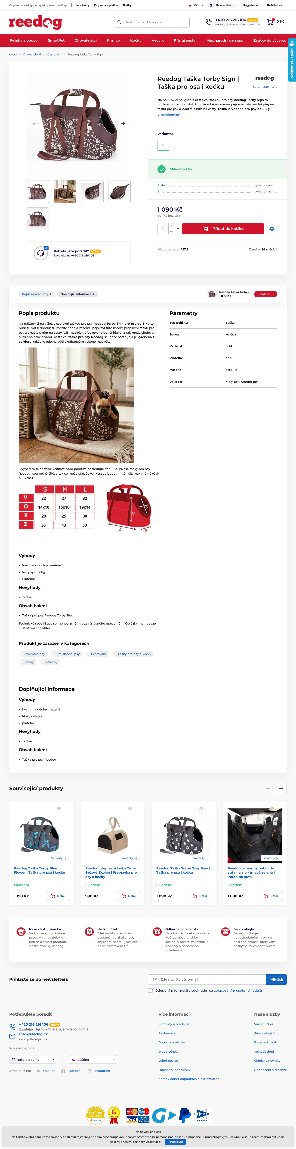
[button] (122, 123)
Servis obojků (264, 1033)
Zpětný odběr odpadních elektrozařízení (189, 1079)
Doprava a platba (106, 5)
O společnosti (168, 1051)
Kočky (29, 662)
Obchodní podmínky (174, 1070)
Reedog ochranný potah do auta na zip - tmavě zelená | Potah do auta (251, 872)
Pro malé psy (35, 654)
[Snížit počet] (171, 232)
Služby (127, 5)
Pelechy (51, 662)
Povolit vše (175, 1141)
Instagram (102, 1071)
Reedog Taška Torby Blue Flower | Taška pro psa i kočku (39, 870)
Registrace (250, 5)
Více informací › (169, 114)
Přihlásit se (274, 5)
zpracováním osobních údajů (238, 990)
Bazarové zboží (265, 1042)
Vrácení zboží (264, 1024)
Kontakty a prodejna (174, 1024)
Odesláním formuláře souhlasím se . (208, 990)
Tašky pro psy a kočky (134, 654)
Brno (160, 191)
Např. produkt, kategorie (143, 22)
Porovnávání (225, 5)
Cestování (54, 54)
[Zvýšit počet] (171, 226)
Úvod (13, 54)
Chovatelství (32, 54)
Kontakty (82, 5)
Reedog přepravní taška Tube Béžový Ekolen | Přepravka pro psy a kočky (111, 872)
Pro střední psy (68, 654)
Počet (163, 228)
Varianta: (165, 134)
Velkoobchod (264, 1051)
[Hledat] (119, 22)
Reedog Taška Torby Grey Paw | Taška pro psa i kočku (183, 870)
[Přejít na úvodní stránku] (35, 22)
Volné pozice (168, 1060)
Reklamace (167, 1033)
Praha (161, 185)
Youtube (49, 1071)
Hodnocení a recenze (270, 1070)
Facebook (75, 1071)
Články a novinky (267, 1060)
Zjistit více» (153, 1141)
